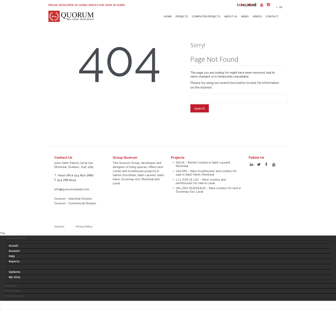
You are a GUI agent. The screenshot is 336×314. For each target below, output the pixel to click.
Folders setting (14, 295)
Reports (14, 261)
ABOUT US (230, 16)
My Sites (14, 277)
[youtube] (261, 5)
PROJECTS (182, 16)
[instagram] (268, 5)
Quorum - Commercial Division (75, 203)
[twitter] (249, 5)
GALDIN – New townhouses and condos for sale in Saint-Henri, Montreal (206, 172)
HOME (168, 16)
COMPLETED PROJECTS (206, 16)
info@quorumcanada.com (71, 189)
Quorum (59, 226)
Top (2, 233)
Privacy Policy (84, 226)
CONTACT (272, 16)
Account (14, 251)
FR (280, 7)
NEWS (245, 16)
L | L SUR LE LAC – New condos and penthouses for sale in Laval (201, 181)
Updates (14, 272)
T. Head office (74, 175)
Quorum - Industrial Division (73, 198)
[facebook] (255, 5)
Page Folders (13, 290)
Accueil (13, 245)
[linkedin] (242, 5)
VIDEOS (257, 16)
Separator (11, 285)
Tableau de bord (15, 238)
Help (12, 256)
